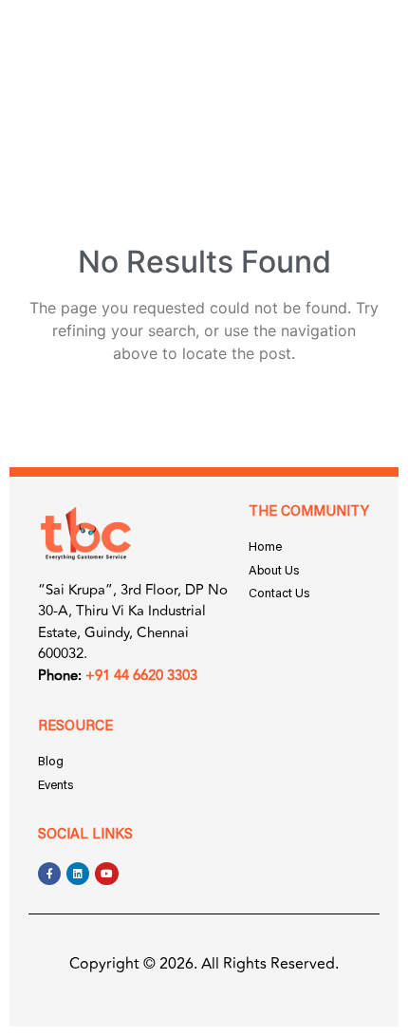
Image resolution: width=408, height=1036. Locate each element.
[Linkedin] (77, 873)
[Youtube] (106, 873)
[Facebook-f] (49, 873)
